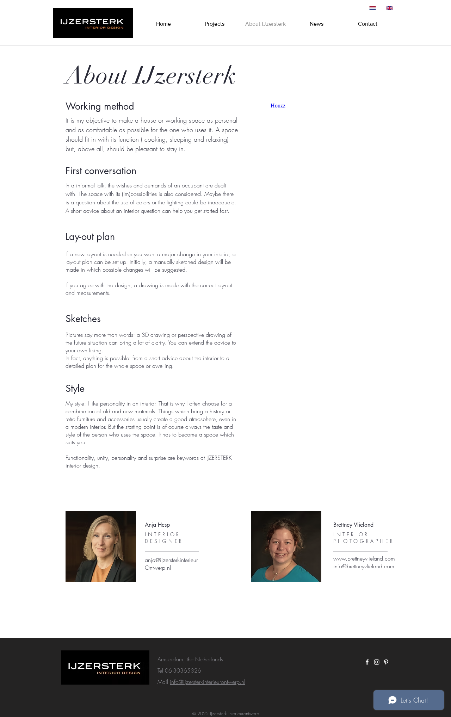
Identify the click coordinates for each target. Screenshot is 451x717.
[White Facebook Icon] (367, 662)
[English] (389, 8)
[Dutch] (372, 8)
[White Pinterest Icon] (386, 662)
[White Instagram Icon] (376, 662)
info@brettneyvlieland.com (363, 566)
